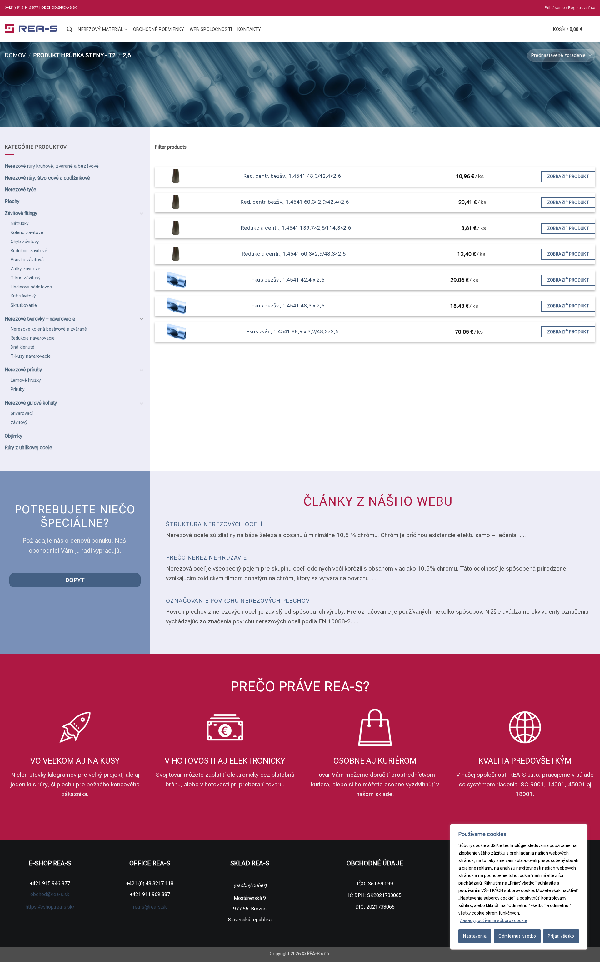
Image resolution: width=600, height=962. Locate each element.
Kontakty (249, 29)
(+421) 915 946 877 (22, 7)
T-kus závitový (26, 278)
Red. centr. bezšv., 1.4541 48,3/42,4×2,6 (292, 176)
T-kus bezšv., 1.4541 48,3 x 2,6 (286, 305)
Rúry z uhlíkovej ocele (28, 448)
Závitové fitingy (21, 213)
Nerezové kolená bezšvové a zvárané (49, 329)
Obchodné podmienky (158, 29)
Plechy (12, 201)
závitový (19, 422)
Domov (15, 55)
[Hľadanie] (69, 29)
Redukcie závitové (29, 250)
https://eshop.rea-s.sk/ (50, 907)
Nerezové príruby (23, 370)
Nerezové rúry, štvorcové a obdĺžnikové (47, 178)
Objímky (13, 436)
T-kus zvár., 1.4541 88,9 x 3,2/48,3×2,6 (291, 331)
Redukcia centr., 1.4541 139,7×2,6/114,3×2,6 (296, 228)
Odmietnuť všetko (517, 936)
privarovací (22, 413)
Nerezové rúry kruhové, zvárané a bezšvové (52, 166)
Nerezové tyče (20, 189)
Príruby (18, 389)
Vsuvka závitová (27, 259)
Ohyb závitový (25, 241)
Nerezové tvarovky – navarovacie (40, 319)
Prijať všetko (561, 936)
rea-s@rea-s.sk (150, 907)
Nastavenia (475, 936)
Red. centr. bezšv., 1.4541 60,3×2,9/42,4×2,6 (295, 202)
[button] (570, 8)
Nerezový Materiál (100, 29)
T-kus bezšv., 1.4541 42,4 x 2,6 (286, 280)
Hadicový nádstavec (31, 287)
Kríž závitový (23, 296)
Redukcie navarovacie (33, 338)
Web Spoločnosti (211, 29)
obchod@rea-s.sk (59, 7)
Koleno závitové (27, 232)
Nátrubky (20, 223)
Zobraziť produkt (568, 176)
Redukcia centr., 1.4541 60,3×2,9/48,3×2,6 (294, 254)
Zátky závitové (25, 269)
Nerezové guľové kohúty (31, 403)
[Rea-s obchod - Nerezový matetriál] (31, 29)
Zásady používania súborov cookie (493, 920)
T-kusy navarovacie (31, 356)
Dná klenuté (22, 347)
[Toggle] (141, 213)
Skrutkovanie (24, 305)
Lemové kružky (26, 380)
